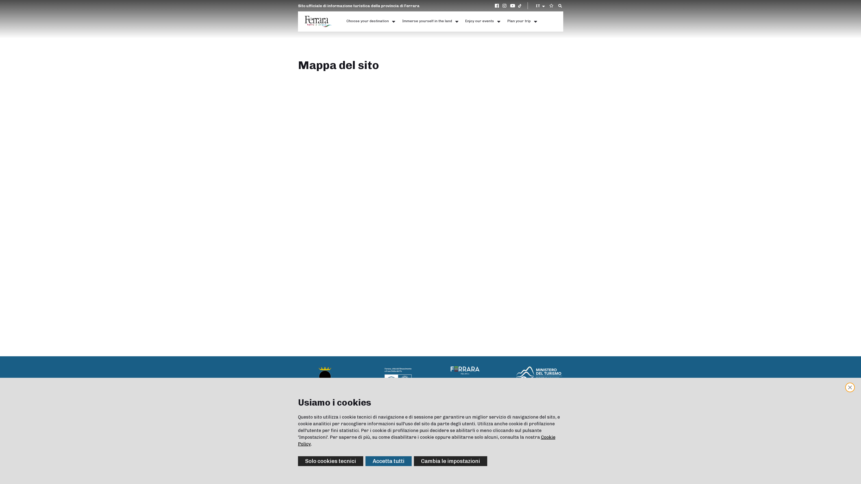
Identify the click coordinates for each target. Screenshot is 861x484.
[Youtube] (513, 6)
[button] (541, 5)
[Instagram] (505, 6)
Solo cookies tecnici (330, 461)
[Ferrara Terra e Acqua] (321, 21)
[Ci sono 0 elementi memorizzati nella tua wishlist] (551, 6)
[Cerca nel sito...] (560, 6)
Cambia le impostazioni (450, 461)
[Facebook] (497, 6)
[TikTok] (519, 6)
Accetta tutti (388, 461)
